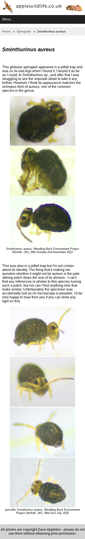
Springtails (24, 31)
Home (6, 31)
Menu (6, 19)
